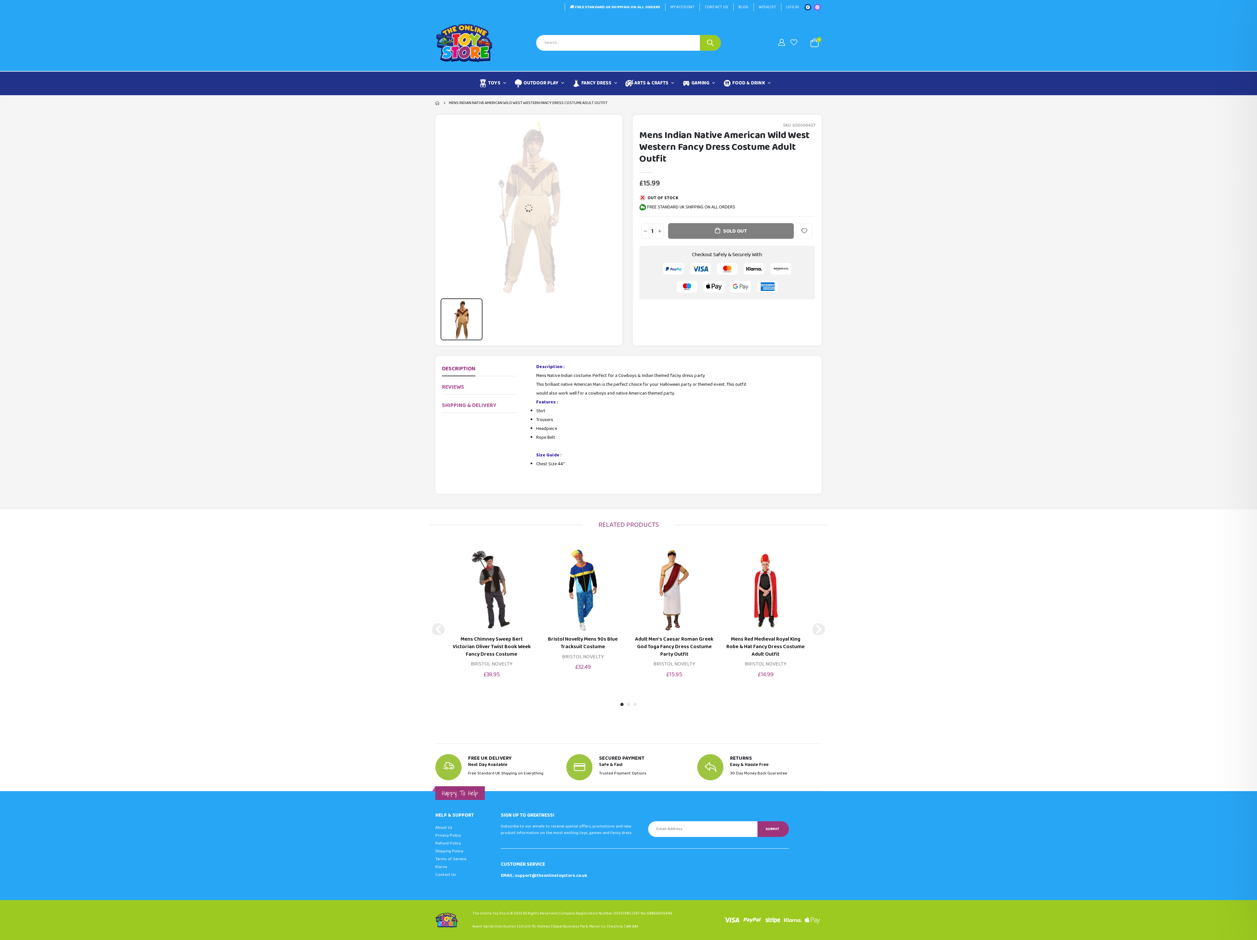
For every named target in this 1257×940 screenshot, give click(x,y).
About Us (443, 827)
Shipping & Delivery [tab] (469, 405)
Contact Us (716, 7)
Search (710, 43)
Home (437, 103)
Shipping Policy (449, 851)
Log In (792, 7)
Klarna (441, 866)
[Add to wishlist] (804, 231)
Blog (743, 7)
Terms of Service (450, 859)
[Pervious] (438, 629)
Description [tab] (458, 368)
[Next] (819, 629)
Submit (772, 829)
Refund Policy (448, 843)
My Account (682, 7)
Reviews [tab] (453, 387)
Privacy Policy (448, 835)
